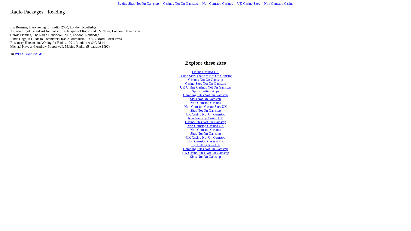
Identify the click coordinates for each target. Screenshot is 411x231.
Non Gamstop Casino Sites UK (205, 106)
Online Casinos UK (205, 72)
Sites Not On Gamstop (205, 110)
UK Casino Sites (248, 3)
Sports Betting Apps (205, 91)
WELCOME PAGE (28, 54)
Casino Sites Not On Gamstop (205, 83)
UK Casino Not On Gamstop (205, 114)
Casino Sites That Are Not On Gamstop (205, 76)
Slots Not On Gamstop (205, 99)
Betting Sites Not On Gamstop (138, 3)
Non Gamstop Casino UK (205, 118)
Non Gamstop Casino (278, 3)
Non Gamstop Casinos (217, 3)
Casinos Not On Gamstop (180, 3)
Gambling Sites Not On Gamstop (205, 95)
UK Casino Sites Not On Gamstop (205, 153)
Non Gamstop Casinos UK (205, 126)
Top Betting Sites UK (205, 145)
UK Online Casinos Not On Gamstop (205, 87)
